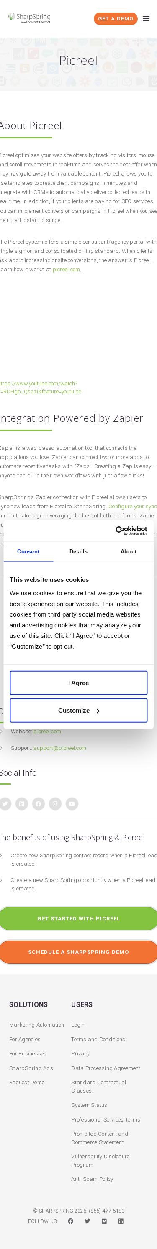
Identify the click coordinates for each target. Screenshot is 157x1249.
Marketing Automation (36, 1025)
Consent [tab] (28, 551)
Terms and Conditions (98, 1039)
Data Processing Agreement (105, 1068)
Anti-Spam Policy (92, 1179)
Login (78, 1025)
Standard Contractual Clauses (98, 1086)
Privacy (80, 1053)
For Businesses (28, 1053)
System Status (89, 1105)
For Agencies (25, 1039)
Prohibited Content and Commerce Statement (99, 1138)
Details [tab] (78, 551)
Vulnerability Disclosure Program (100, 1160)
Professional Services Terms (105, 1119)
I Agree (78, 682)
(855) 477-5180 (106, 1211)
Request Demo (26, 1082)
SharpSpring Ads (31, 1068)
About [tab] (128, 551)
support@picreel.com (59, 748)
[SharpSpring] (31, 17)
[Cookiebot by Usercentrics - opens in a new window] (111, 530)
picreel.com (66, 269)
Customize (74, 710)
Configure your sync (132, 506)
